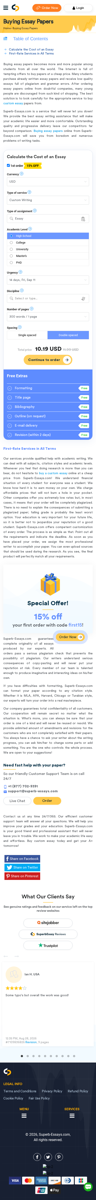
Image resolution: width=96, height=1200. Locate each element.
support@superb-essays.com (33, 791)
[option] (48, 1004)
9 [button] (68, 1056)
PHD (19, 262)
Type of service (17, 192)
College (20, 242)
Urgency (12, 272)
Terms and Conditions (19, 1091)
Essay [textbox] (19, 218)
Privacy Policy (52, 1091)
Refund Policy (78, 1091)
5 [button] (45, 1056)
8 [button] (62, 1056)
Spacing (12, 327)
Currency (13, 174)
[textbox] (48, 298)
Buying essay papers (48, 131)
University (22, 249)
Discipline (13, 291)
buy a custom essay (53, 473)
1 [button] (22, 1056)
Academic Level (17, 229)
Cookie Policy (13, 1098)
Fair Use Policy (39, 1098)
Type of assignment (19, 211)
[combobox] (48, 218)
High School (23, 236)
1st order (24, 165)
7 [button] (57, 1056)
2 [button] (28, 1056)
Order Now (50, 8)
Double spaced (68, 335)
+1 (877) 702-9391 (23, 786)
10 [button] (74, 1056)
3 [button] (33, 1056)
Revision (31, 1042)
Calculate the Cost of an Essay (31, 49)
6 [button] (51, 1056)
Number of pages (18, 309)
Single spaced (27, 335)
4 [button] (39, 1056)
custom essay (13, 103)
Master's (21, 256)
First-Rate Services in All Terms (31, 53)
